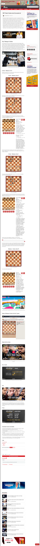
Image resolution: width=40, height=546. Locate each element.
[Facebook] (32, 49)
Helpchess (25, 9)
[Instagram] (34, 49)
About (30, 9)
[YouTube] (30, 49)
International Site (29, 62)
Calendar (15, 9)
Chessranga (21, 9)
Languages (6, 9)
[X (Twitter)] (28, 49)
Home (2, 9)
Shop (11, 9)
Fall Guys (12, 309)
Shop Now (32, 85)
